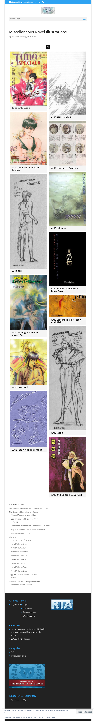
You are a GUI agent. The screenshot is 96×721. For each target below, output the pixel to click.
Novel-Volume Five (18, 559)
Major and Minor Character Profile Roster (28, 529)
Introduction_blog (18, 656)
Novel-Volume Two (18, 548)
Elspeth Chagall (18, 36)
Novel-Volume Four (19, 555)
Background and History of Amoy (24, 519)
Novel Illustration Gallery (21, 584)
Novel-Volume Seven (19, 567)
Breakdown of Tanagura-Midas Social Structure (30, 526)
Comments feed (29, 612)
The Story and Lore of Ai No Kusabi (23, 512)
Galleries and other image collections (24, 581)
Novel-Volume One (19, 544)
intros (18, 700)
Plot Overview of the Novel (22, 540)
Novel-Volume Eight (19, 571)
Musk (13, 578)
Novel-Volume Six (18, 563)
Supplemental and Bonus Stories (23, 575)
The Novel (13, 537)
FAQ (12, 652)
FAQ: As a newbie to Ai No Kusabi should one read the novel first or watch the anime (28, 632)
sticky (24, 700)
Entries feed (28, 608)
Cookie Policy (50, 717)
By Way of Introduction (20, 639)
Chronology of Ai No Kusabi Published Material (28, 508)
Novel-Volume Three (19, 551)
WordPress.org (29, 616)
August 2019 (16, 604)
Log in (25, 604)
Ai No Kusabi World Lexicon (22, 533)
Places (15, 522)
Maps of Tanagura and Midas (23, 515)
